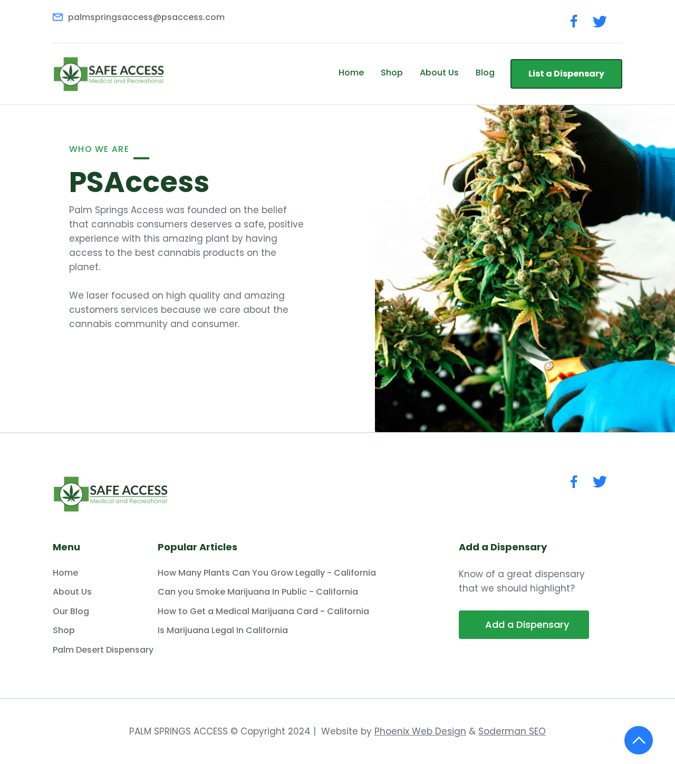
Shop (392, 72)
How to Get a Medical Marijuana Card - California (263, 611)
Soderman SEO (512, 731)
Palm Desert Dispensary (103, 650)
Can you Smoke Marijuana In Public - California (258, 592)
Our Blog (71, 611)
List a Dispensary (566, 74)
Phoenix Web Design (420, 731)
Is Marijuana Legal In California (223, 630)
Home (351, 72)
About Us (439, 72)
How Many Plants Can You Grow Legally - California (267, 573)
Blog (485, 72)
